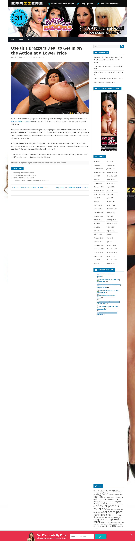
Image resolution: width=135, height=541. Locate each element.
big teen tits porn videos (116, 494)
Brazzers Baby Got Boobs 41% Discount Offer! (30, 187)
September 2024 (99, 194)
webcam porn (114, 524)
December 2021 (112, 172)
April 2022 (110, 161)
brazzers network (50, 163)
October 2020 (111, 212)
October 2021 (111, 180)
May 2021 (110, 194)
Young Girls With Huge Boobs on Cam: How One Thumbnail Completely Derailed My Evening (108, 59)
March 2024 (98, 205)
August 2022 (98, 256)
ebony (108, 509)
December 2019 (112, 223)
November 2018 (112, 249)
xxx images (102, 526)
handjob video (98, 512)
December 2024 (99, 187)
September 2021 (112, 183)
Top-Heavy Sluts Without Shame (104, 82)
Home (13, 39)
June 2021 (110, 191)
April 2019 (110, 242)
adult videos (97, 490)
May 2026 (97, 165)
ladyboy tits (107, 517)
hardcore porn (113, 512)
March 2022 (110, 165)
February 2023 (98, 238)
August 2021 (111, 187)
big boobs (24, 163)
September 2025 (99, 172)
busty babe (118, 502)
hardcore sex (102, 515)
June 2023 (97, 227)
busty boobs (110, 504)
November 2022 (99, 249)
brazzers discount (38, 163)
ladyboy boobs (100, 517)
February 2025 (98, 183)
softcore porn (105, 522)
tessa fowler (96, 524)
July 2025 (97, 176)
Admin (14, 57)
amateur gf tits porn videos (108, 490)
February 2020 (111, 220)
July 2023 (97, 223)
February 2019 (111, 245)
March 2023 (98, 234)
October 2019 (111, 227)
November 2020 (112, 209)
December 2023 (99, 212)
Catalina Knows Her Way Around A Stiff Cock (108, 78)
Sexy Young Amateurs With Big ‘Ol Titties (71, 187)
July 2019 (109, 234)
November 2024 (99, 191)
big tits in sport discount (109, 497)
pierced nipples (107, 520)
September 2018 (112, 252)
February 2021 (111, 201)
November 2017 (112, 260)
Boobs (15, 163)
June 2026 (97, 161)
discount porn (105, 506)
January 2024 (98, 209)
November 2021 (112, 176)
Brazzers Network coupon (21, 121)
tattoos (122, 522)
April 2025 (97, 180)
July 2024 (97, 198)
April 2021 (110, 198)
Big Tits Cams (24, 39)
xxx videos (111, 525)
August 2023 (98, 220)
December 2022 (99, 245)
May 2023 (97, 231)
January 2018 (111, 256)
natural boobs (114, 517)
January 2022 (111, 169)
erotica (113, 509)
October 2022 (98, 252)
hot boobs (113, 515)
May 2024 (97, 201)
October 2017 (111, 263)
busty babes (99, 503)
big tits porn (119, 497)
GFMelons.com (119, 509)
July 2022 (97, 260)
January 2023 (98, 242)
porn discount (61, 163)
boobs (95, 500)
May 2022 (97, 263)
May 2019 (110, 238)
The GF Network (104, 524)
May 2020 (110, 216)
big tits (30, 163)
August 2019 (111, 231)
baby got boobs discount (110, 492)
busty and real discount (108, 502)
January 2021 (111, 205)
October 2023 (98, 216)
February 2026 (98, 169)
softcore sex (115, 522)
